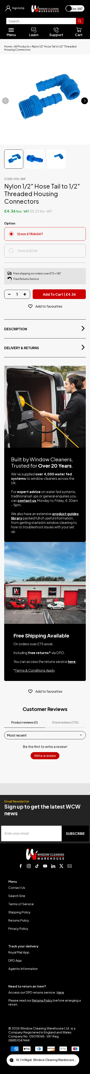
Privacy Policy (18, 928)
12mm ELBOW (27, 251)
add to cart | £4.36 (59, 294)
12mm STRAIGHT (30, 234)
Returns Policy (18, 920)
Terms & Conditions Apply (35, 670)
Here (60, 992)
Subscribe (75, 833)
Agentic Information (23, 968)
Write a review (45, 755)
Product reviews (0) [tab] (24, 722)
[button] (42, 1060)
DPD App (15, 960)
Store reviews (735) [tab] (65, 722)
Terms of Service (21, 904)
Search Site (16, 896)
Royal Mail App (18, 952)
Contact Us (16, 887)
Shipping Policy (19, 912)
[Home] (45, 8)
